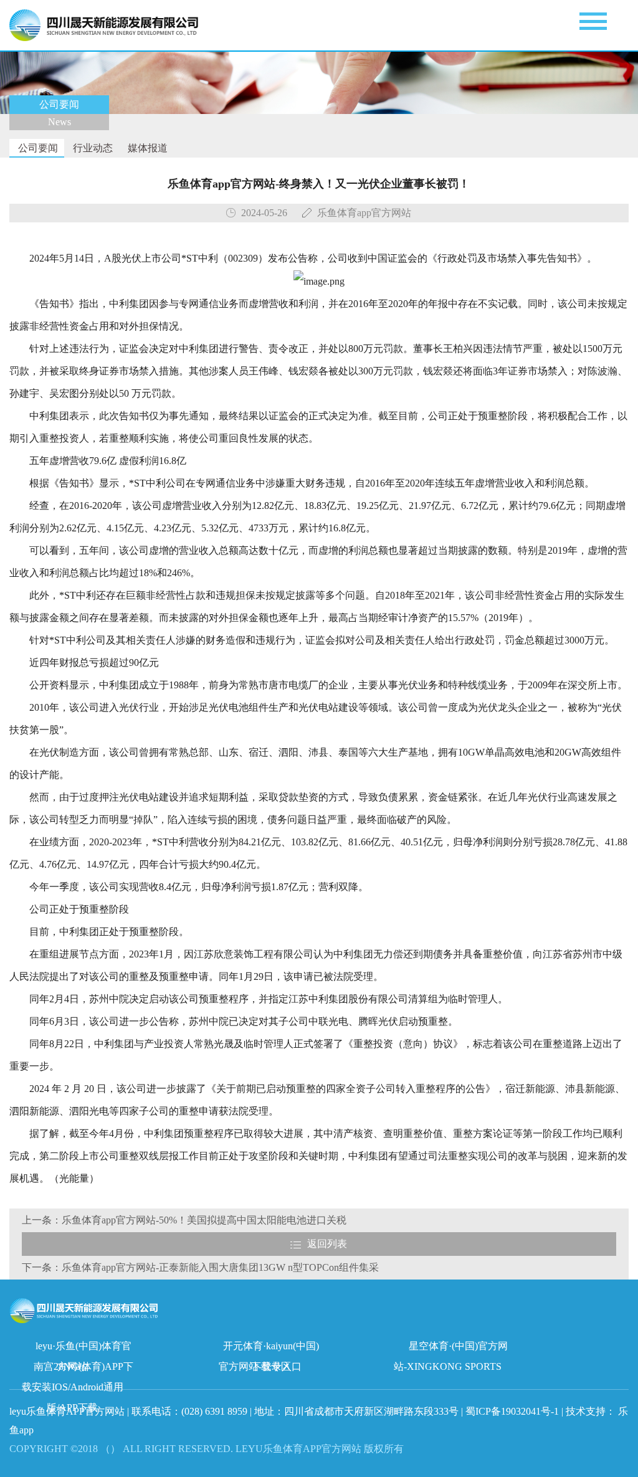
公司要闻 (37, 148)
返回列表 (327, 1243)
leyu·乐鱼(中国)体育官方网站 (83, 1348)
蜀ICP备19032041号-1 (512, 1411)
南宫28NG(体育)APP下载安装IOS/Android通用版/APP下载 (77, 1369)
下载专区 (271, 1366)
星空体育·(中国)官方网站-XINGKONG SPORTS (451, 1348)
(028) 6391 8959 (215, 1411)
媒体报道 (146, 148)
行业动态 (91, 148)
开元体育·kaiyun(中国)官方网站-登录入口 (269, 1348)
